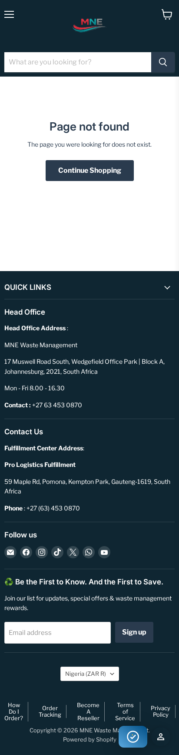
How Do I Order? (13, 711)
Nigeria (85, 673)
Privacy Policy (160, 711)
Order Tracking (50, 711)
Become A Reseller (88, 711)
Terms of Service (125, 711)
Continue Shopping (89, 170)
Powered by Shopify (89, 739)
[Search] (163, 62)
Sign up (134, 632)
